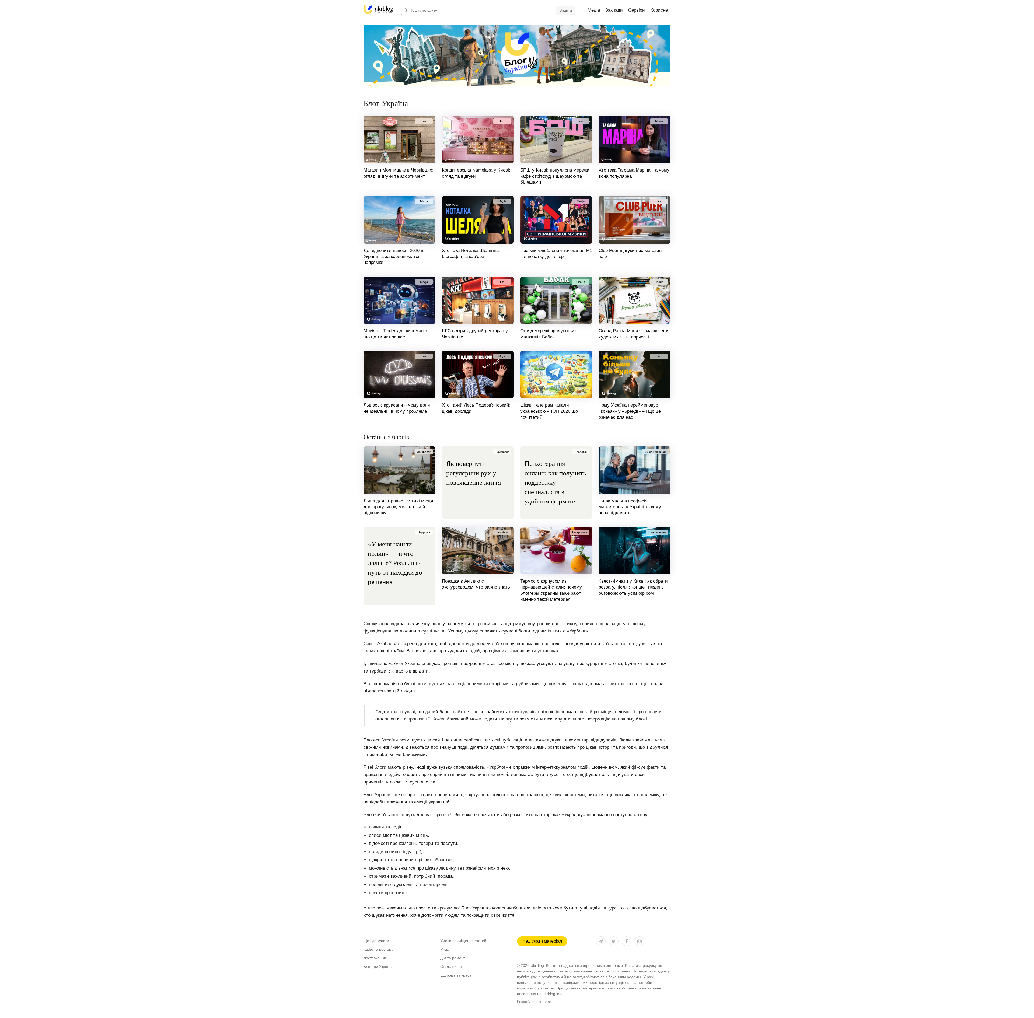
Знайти (566, 10)
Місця (445, 949)
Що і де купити (376, 941)
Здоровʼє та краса (455, 975)
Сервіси (636, 10)
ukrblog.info (553, 994)
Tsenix (547, 1001)
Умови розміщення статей (463, 941)
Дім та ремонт (452, 958)
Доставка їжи (375, 958)
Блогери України (378, 966)
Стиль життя (451, 966)
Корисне (659, 10)
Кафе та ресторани (381, 949)
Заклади (614, 10)
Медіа (594, 10)
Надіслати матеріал (542, 941)
